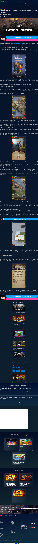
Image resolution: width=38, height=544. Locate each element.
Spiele (1, 527)
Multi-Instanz (12, 522)
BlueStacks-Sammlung (20, 3)
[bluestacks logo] (3, 1)
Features (12, 518)
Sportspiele (1, 535)
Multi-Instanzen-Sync (13, 523)
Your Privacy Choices (20, 543)
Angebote (1, 522)
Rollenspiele (1, 533)
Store (1, 521)
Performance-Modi (13, 528)
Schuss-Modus (13, 520)
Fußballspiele (1, 537)
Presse (21, 523)
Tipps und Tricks (15, 367)
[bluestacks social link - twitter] (36, 523)
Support (32, 518)
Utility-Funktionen (13, 533)
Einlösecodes (30, 3)
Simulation (1, 534)
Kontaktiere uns (22, 521)
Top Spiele (1, 528)
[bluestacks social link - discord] (31, 523)
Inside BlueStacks (13, 3)
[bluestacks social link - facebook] (34, 523)
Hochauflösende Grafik (13, 532)
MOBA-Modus (12, 521)
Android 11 (1, 524)
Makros (19, 367)
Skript (11, 530)
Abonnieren (34, 508)
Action (1, 529)
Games (4, 3)
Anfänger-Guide (15, 369)
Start (1, 3)
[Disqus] (14, 419)
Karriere (22, 522)
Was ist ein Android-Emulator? (24, 528)
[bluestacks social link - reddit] (32, 523)
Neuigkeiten (25, 3)
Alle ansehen (19, 362)
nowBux (1, 523)
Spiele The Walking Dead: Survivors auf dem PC (21, 219)
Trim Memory (12, 529)
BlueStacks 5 (1, 520)
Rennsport (1, 532)
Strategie (1, 536)
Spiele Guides (14, 311)
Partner (22, 520)
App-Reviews (8, 3)
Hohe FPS (12, 531)
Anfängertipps (19, 369)
